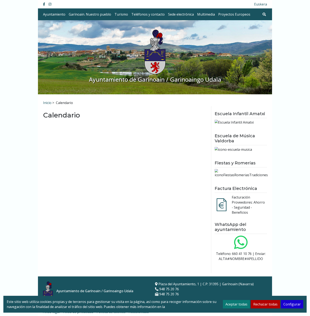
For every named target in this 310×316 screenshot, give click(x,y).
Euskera (260, 4)
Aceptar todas (236, 304)
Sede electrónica (181, 14)
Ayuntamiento (54, 14)
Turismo (121, 14)
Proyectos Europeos (234, 14)
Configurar (292, 304)
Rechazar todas (265, 304)
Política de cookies (180, 306)
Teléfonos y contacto (148, 14)
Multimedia (206, 14)
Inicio (47, 102)
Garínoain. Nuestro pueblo (90, 14)
